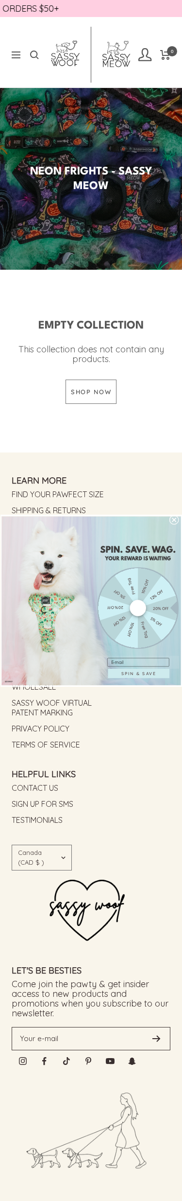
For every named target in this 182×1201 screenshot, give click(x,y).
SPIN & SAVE (138, 673)
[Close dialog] (173, 519)
